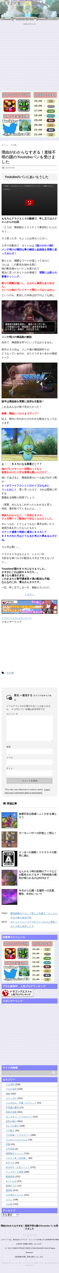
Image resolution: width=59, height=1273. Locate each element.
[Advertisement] (29, 55)
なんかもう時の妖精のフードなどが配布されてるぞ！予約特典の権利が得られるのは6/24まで (38, 874)
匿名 (16, 695)
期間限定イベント (14, 1153)
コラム (9, 1199)
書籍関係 (10, 1176)
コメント (12, 714)
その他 (10, 673)
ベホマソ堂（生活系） (17, 1158)
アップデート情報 (14, 1172)
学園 (8, 1144)
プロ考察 (10, 1084)
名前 (8, 746)
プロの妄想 (11, 1089)
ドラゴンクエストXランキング (17, 618)
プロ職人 (10, 1130)
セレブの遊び (12, 1126)
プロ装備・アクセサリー (18, 1135)
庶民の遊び (11, 1121)
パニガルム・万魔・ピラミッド (21, 1103)
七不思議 (10, 1149)
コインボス (11, 1098)
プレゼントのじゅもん (17, 1139)
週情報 (9, 1190)
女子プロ (10, 1162)
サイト (9, 768)
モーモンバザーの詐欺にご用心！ (38, 833)
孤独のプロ (11, 1185)
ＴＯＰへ (30, 594)
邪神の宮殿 (11, 1112)
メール (9, 757)
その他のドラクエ (14, 1195)
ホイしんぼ (11, 1181)
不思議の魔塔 (12, 1107)
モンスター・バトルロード (19, 1116)
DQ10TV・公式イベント (18, 1167)
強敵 (8, 1093)
